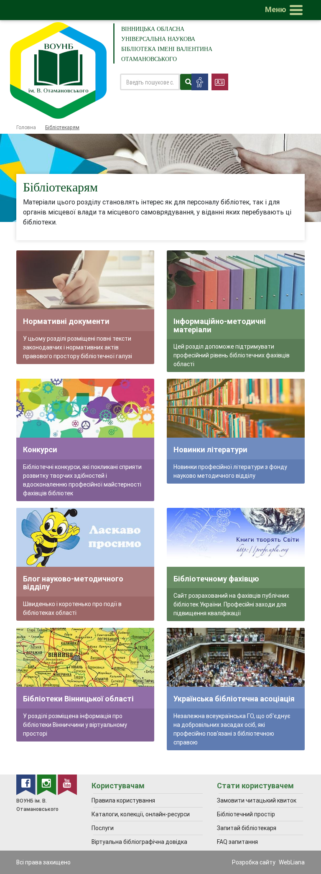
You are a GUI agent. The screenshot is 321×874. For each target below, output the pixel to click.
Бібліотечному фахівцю (216, 579)
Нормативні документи (66, 321)
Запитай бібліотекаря (246, 828)
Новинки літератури (210, 449)
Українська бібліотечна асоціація (234, 698)
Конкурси (40, 449)
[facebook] (26, 784)
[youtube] (67, 784)
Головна (26, 127)
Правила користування (123, 800)
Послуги (103, 828)
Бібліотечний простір (246, 814)
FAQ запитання (237, 842)
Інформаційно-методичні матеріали (219, 325)
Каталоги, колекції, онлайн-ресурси (141, 814)
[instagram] (47, 784)
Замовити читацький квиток (256, 800)
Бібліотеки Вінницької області (78, 698)
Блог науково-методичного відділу (73, 583)
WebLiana (292, 862)
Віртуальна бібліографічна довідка (139, 842)
